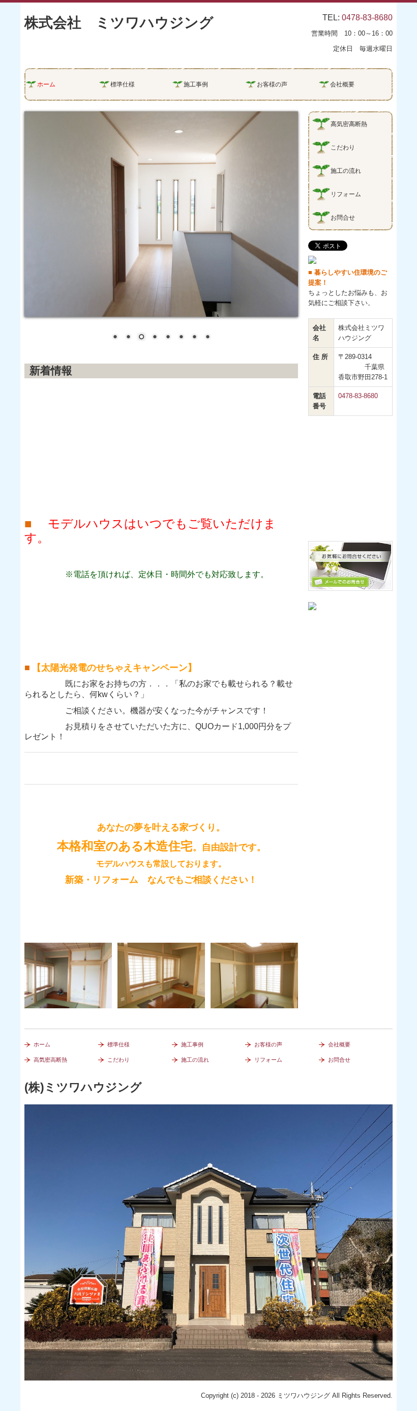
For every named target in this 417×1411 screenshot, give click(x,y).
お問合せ (343, 217)
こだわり (343, 147)
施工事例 (196, 84)
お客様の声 (272, 84)
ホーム (46, 84)
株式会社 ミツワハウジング (119, 23)
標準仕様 (122, 84)
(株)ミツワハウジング (83, 1087)
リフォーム (346, 194)
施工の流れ (346, 170)
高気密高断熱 (349, 124)
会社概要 (342, 84)
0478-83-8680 (367, 17)
